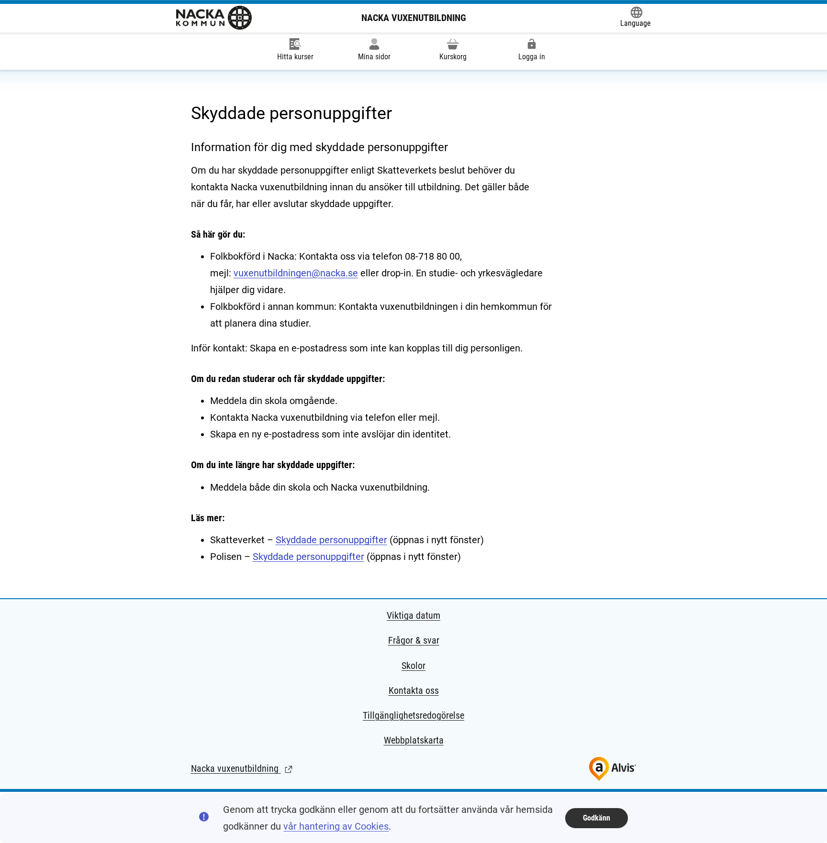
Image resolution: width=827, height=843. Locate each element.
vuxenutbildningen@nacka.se (296, 273)
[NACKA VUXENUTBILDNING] (214, 18)
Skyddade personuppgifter (331, 540)
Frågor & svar (413, 640)
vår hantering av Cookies (336, 826)
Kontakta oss (414, 690)
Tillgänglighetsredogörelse (413, 715)
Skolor (413, 665)
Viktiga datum (413, 615)
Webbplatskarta (414, 740)
